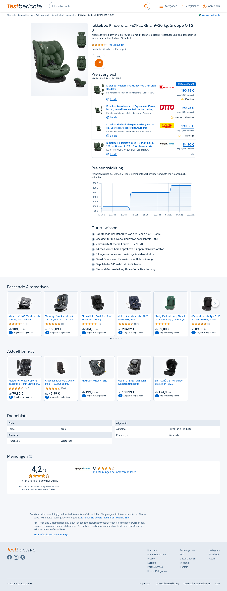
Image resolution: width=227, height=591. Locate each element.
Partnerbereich (155, 567)
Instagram (214, 550)
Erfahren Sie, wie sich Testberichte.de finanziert (105, 517)
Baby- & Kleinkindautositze (64, 15)
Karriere (151, 562)
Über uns (152, 550)
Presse (151, 558)
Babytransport (42, 15)
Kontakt (184, 567)
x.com (212, 558)
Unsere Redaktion (156, 554)
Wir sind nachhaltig (211, 15)
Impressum (145, 583)
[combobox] (95, 6)
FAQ (182, 554)
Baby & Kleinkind (26, 15)
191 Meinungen (108, 45)
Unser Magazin (188, 558)
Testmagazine (187, 550)
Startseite (11, 15)
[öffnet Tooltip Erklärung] (30, 457)
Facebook (214, 554)
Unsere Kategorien (157, 571)
